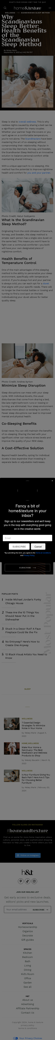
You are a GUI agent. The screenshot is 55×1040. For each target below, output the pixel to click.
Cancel (38, 546)
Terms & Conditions (43, 552)
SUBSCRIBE (19, 546)
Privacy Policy (29, 555)
